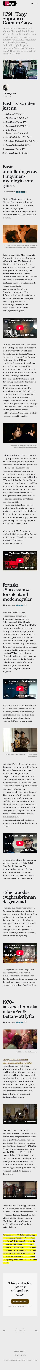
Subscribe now (20, 1301)
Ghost (35, 1360)
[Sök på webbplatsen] (32, 3)
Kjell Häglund (9, 93)
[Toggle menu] (36, 3)
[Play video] (20, 1114)
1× (16, 1121)
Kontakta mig (20, 1355)
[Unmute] (25, 1121)
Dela (20, 1330)
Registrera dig (20, 1351)
